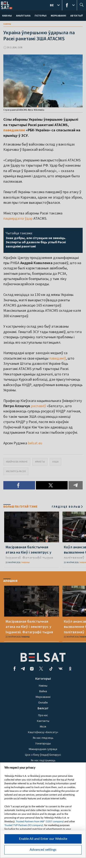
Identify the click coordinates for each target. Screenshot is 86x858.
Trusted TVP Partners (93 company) (23, 825)
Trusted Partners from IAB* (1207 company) (40, 821)
